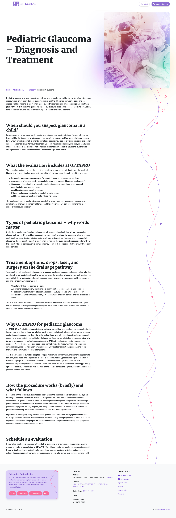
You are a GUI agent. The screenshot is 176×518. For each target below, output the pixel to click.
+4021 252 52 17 (89, 484)
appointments (162, 4)
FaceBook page (125, 479)
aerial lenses (22, 493)
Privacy (120, 486)
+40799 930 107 (88, 491)
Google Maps (108, 477)
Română (144, 4)
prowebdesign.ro (164, 510)
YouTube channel (126, 475)
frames (12, 493)
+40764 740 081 (79, 486)
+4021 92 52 (77, 484)
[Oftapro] (24, 4)
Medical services (20, 90)
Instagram (123, 483)
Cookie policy (122, 490)
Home (8, 90)
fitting (46, 493)
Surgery (32, 90)
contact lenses (35, 493)
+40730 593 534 (102, 484)
